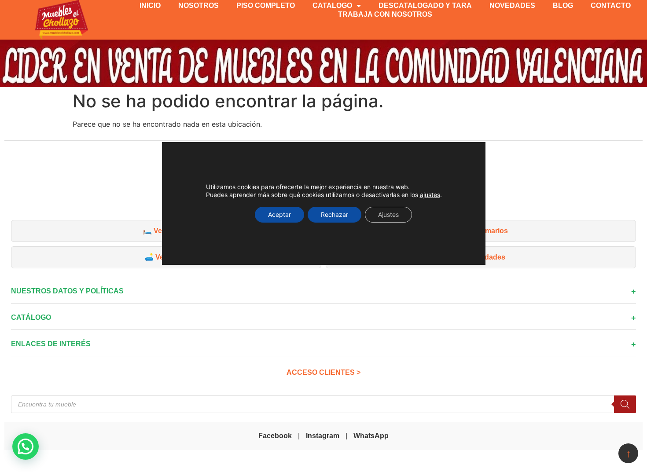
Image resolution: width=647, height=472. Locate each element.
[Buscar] (625, 404)
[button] (25, 446)
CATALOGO (332, 5)
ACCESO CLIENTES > (323, 372)
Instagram (322, 435)
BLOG (563, 5)
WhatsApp (371, 435)
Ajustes (388, 214)
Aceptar (279, 214)
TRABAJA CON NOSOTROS (385, 14)
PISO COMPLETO (265, 5)
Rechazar (334, 214)
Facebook (275, 435)
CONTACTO (611, 5)
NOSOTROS (198, 5)
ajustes (429, 194)
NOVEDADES (512, 5)
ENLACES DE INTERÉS (51, 344)
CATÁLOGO (31, 317)
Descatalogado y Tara (425, 5)
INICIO (150, 5)
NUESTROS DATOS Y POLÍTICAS (67, 291)
